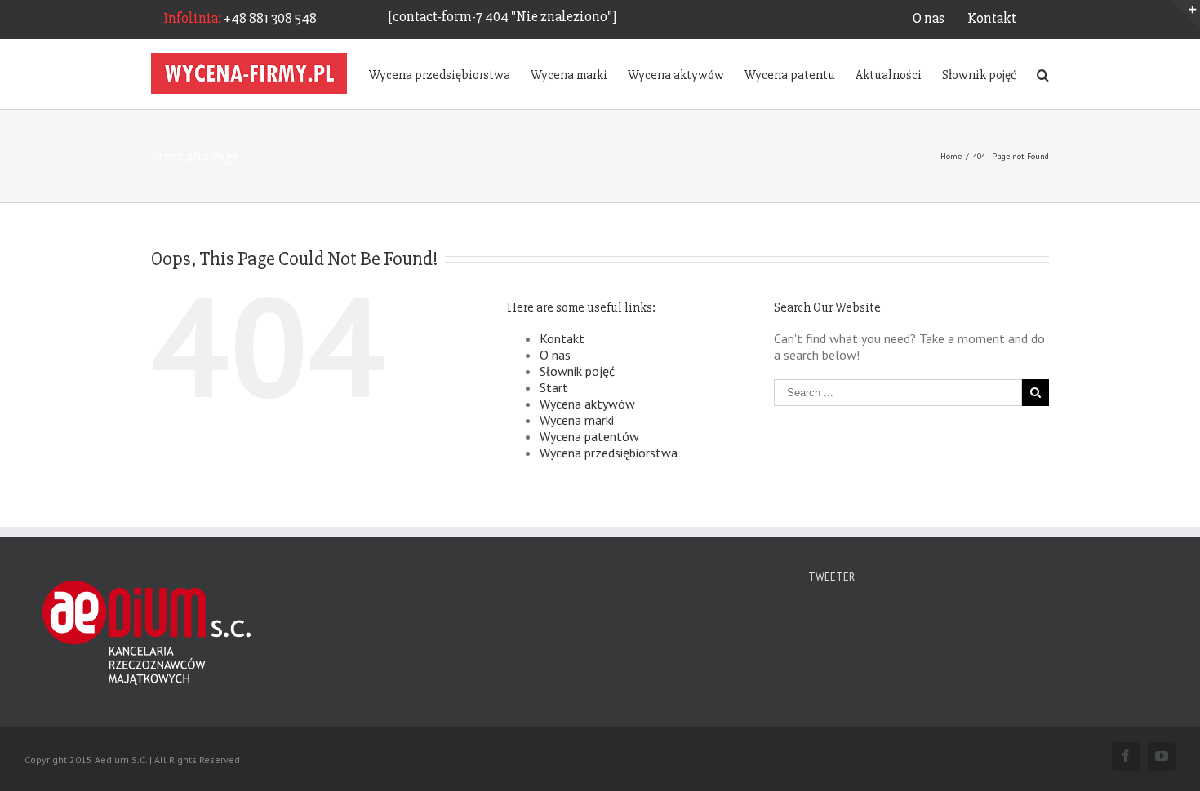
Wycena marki (577, 420)
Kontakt (991, 18)
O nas (928, 18)
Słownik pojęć (577, 371)
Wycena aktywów (587, 404)
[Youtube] (1162, 756)
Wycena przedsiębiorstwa (609, 452)
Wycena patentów (589, 436)
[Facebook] (1126, 756)
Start (554, 387)
